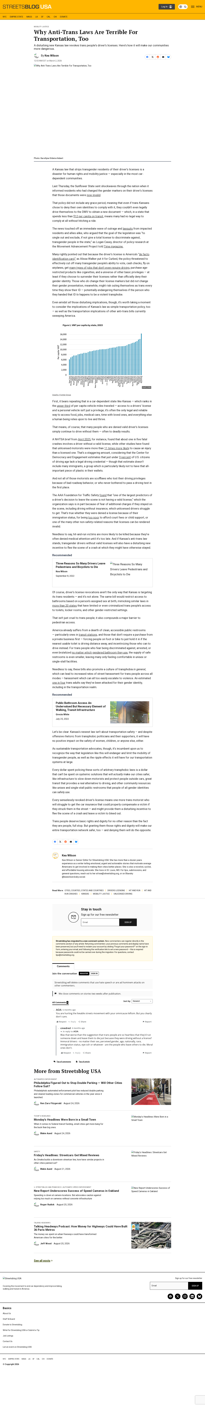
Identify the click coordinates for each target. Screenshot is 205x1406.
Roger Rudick (47, 1204)
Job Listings (8, 1336)
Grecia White (62, 714)
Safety (37, 1151)
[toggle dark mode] (183, 6)
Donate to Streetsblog (12, 1324)
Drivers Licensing (116, 890)
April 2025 (84, 439)
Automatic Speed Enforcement (77, 1187)
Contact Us (7, 1341)
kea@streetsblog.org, (108, 873)
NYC (5, 17)
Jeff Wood (45, 1243)
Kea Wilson (52, 55)
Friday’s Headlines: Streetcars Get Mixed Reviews (66, 1155)
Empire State (16, 17)
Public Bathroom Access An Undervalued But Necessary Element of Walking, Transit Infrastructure (81, 706)
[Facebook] (170, 1296)
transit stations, (88, 634)
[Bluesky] (199, 1296)
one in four (58, 682)
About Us (7, 1313)
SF (42, 17)
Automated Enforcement (45, 1079)
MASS (29, 17)
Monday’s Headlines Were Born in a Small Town (65, 1119)
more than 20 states (64, 605)
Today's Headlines (42, 1116)
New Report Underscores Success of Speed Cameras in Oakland (76, 1190)
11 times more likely (116, 448)
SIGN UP (128, 922)
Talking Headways (42, 1223)
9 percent (125, 457)
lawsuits (128, 228)
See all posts (42, 1260)
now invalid (93, 195)
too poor (93, 517)
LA (36, 17)
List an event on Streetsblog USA (17, 1347)
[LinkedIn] (192, 1296)
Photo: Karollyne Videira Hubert (48, 158)
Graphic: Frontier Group (61, 395)
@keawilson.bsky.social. (73, 877)
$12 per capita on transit (88, 216)
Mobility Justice (41, 27)
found (103, 495)
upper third (63, 405)
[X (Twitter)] (177, 1296)
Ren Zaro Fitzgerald (50, 1103)
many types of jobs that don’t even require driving (99, 267)
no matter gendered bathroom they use (100, 652)
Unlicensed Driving (123, 894)
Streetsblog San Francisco (48, 1187)
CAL (48, 17)
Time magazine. (113, 246)
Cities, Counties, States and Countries (84, 890)
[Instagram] (185, 1296)
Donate (63, 17)
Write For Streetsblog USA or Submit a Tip (21, 1330)
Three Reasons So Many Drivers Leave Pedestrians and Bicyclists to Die (80, 565)
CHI (55, 17)
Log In (164, 6)
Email (85, 922)
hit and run (134, 890)
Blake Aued (46, 1133)
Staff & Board (9, 1319)
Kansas (85, 894)
